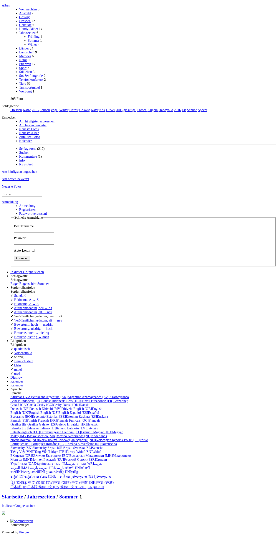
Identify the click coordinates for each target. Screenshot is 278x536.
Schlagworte (27, 148)
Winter (32, 44)
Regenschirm (28, 283)
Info (22, 160)
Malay (23, 436)
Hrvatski (82, 424)
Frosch (142, 110)
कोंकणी (77, 468)
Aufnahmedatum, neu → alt (33, 308)
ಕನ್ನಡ (21, 476)
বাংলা (18, 471)
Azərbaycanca (105, 397)
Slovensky (29, 448)
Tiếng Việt (29, 452)
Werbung (25, 91)
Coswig (24, 17)
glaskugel (129, 110)
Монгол (26, 459)
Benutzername (24, 226)
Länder (24, 48)
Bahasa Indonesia (38, 401)
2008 (119, 110)
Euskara (93, 416)
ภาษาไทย (51, 476)
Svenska (88, 448)
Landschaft (26, 52)
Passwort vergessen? (33, 213)
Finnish (24, 420)
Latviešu (82, 428)
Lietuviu (77, 432)
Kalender (25, 141)
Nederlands (87, 436)
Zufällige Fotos (29, 137)
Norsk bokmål (34, 440)
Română (62, 444)
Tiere (22, 83)
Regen (14, 283)
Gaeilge (24, 424)
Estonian (62, 416)
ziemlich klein (23, 361)
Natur (23, 60)
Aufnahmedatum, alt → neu (33, 312)
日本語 (24, 487)
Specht (202, 110)
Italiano (53, 428)
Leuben (45, 110)
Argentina (64, 397)
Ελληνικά (28, 455)
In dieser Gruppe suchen (18, 506)
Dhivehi (57, 409)
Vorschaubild (23, 353)
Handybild (166, 110)
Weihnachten (28, 9)
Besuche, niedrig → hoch (31, 337)
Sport (22, 68)
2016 (177, 110)
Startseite (12, 497)
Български (66, 455)
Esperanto (28, 416)
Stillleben (25, 72)
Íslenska (25, 428)
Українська (31, 463)
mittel (18, 369)
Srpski (60, 448)
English (87, 409)
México (52, 436)
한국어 (89, 487)
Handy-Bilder (28, 29)
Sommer (33, 40)
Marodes (25, 56)
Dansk (76, 405)
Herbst (73, 110)
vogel (54, 110)
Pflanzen (25, 64)
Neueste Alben (29, 133)
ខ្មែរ (19, 482)
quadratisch (22, 349)
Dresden (25, 21)
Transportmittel (29, 87)
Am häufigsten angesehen (37, 121)
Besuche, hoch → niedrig (31, 333)
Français (53, 420)
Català (23, 405)
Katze (27, 110)
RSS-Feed (26, 164)
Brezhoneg (109, 401)
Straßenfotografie (31, 76)
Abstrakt (25, 13)
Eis (184, 110)
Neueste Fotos (29, 129)
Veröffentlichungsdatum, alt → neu (38, 320)
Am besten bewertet (32, 125)
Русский (60, 459)
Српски (92, 459)
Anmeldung (10, 202)
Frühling (34, 36)
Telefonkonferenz (31, 79)
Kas (102, 110)
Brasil (78, 401)
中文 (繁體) (49, 482)
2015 (35, 110)
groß (17, 373)
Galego (53, 424)
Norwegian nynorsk (91, 440)
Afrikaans (28, 397)
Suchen (24, 152)
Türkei (110, 110)
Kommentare (28, 156)
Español (84, 412)
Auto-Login (22, 250)
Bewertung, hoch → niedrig (33, 324)
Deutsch (26, 409)
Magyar (108, 432)
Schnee (192, 110)
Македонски (108, 455)
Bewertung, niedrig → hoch (33, 328)
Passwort (20, 238)
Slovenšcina (97, 444)
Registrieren (27, 209)
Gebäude (25, 25)
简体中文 (56, 487)
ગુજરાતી (42, 471)
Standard (20, 295)
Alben (6, 5)
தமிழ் (67, 471)
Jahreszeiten (27, 33)
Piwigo (24, 532)
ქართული (91, 476)
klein (17, 365)
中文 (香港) (92, 482)
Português (28, 444)
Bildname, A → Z (26, 300)
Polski (136, 440)
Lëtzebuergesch (36, 432)
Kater (94, 110)
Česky (50, 405)
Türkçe (62, 452)
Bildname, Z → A (26, 304)
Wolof (88, 452)
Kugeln (152, 110)
